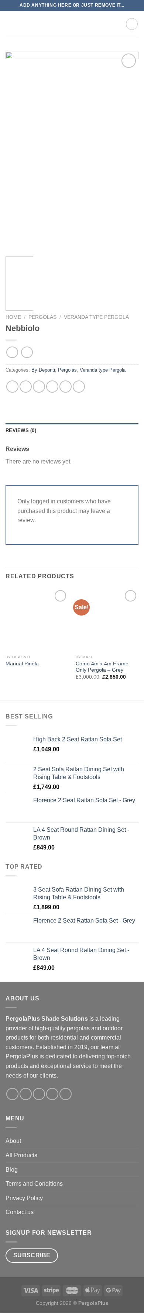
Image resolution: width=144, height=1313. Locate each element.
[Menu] (10, 24)
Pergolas (42, 317)
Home (13, 317)
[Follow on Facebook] (12, 1094)
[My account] (116, 24)
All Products (21, 1155)
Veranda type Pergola (96, 317)
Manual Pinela (22, 663)
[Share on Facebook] (26, 386)
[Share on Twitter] (39, 386)
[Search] (105, 24)
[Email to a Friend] (52, 386)
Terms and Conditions (34, 1184)
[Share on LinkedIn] (79, 386)
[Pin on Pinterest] (65, 386)
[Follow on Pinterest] (65, 1094)
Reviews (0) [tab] (21, 430)
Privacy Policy (24, 1198)
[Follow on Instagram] (26, 1094)
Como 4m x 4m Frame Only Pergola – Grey (102, 667)
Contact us (20, 1212)
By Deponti (43, 370)
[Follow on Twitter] (39, 1094)
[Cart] (132, 24)
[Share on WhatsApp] (12, 386)
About (13, 1141)
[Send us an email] (52, 1094)
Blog (12, 1169)
